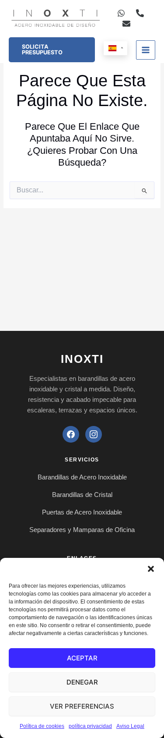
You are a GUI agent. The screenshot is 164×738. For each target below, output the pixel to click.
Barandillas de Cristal (82, 494)
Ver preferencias (82, 706)
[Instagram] (93, 434)
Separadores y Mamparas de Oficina (82, 529)
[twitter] (126, 24)
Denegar (82, 682)
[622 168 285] (121, 13)
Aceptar (82, 658)
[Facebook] (71, 434)
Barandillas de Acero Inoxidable (82, 477)
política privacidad (90, 726)
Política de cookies (42, 726)
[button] (151, 568)
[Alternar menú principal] (145, 50)
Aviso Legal (130, 726)
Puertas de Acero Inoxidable (82, 512)
